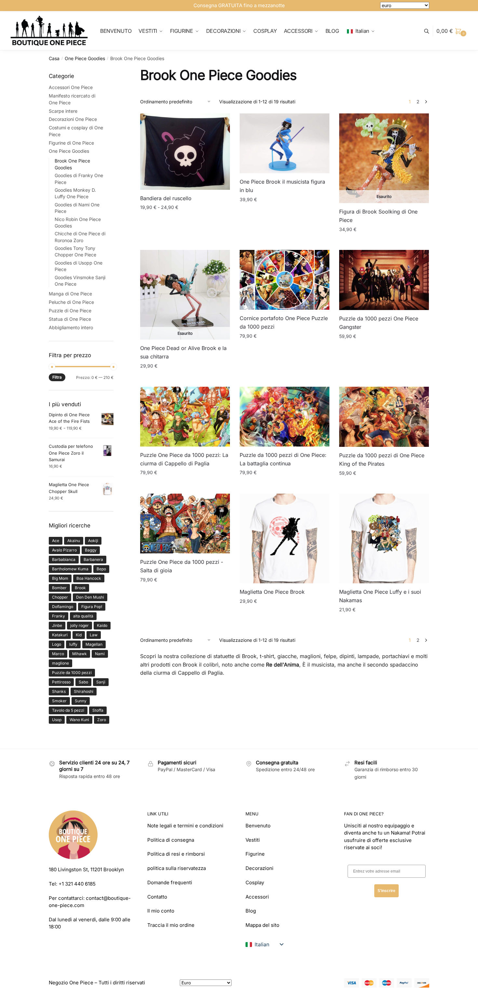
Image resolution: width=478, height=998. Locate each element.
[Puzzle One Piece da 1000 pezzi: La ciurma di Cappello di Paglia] (185, 417)
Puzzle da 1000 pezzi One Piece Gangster (378, 322)
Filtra (57, 377)
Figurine (255, 854)
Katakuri (60, 634)
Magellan (94, 644)
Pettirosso (61, 682)
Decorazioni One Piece (73, 119)
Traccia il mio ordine (170, 925)
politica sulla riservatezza (176, 868)
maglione (60, 663)
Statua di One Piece (70, 319)
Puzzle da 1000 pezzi (72, 672)
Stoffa (97, 710)
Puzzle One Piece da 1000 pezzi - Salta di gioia (181, 566)
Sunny (80, 700)
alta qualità (83, 616)
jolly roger (79, 625)
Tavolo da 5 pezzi (68, 710)
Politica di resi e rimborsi (176, 854)
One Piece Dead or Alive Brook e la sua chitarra (183, 352)
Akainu (73, 540)
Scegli (185, 242)
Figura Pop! (91, 606)
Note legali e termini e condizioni (185, 826)
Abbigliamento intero (71, 327)
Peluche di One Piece (71, 302)
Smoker (59, 700)
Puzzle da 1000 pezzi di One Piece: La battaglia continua (283, 459)
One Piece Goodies (85, 58)
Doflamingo (62, 606)
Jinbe (57, 625)
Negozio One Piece (71, 982)
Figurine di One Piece (71, 143)
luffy (73, 644)
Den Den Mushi (90, 597)
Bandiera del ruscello (166, 198)
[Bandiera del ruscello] (185, 151)
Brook (80, 587)
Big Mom (60, 578)
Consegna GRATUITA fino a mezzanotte (239, 5)
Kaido (102, 625)
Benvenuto (258, 826)
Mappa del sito (262, 925)
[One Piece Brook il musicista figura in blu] (284, 143)
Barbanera (93, 559)
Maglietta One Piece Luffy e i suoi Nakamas (380, 596)
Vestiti (253, 840)
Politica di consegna (170, 840)
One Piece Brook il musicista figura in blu (282, 185)
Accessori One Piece (71, 87)
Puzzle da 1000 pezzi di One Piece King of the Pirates (381, 459)
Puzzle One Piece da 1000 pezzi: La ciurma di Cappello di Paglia (184, 459)
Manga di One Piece (70, 293)
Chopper (60, 597)
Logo (56, 644)
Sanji (100, 682)
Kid (79, 634)
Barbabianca (63, 559)
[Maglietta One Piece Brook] (284, 538)
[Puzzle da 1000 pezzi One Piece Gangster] (384, 280)
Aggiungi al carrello (284, 242)
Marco (58, 653)
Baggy (91, 550)
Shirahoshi (83, 691)
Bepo (101, 568)
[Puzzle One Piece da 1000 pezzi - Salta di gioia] (185, 523)
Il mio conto (160, 911)
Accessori (257, 897)
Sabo (83, 682)
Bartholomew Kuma (70, 568)
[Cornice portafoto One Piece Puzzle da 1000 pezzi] (284, 280)
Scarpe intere (63, 111)
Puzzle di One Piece (70, 310)
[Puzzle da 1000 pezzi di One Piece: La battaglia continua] (284, 417)
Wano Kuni (79, 719)
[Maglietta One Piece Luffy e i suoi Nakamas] (384, 538)
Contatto (157, 897)
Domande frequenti (169, 882)
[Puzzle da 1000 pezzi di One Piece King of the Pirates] (384, 417)
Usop (56, 719)
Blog (251, 911)
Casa (54, 58)
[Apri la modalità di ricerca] (430, 31)
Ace (55, 540)
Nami (100, 653)
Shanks (59, 691)
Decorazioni (259, 868)
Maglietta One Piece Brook (272, 592)
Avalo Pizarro (64, 550)
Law (94, 634)
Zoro (101, 719)
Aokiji (93, 540)
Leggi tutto (384, 242)
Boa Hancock (88, 578)
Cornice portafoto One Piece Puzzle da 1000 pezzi (284, 322)
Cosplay (255, 882)
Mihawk (79, 653)
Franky (58, 616)
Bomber (59, 587)
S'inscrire (386, 890)
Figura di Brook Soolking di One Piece (378, 215)
